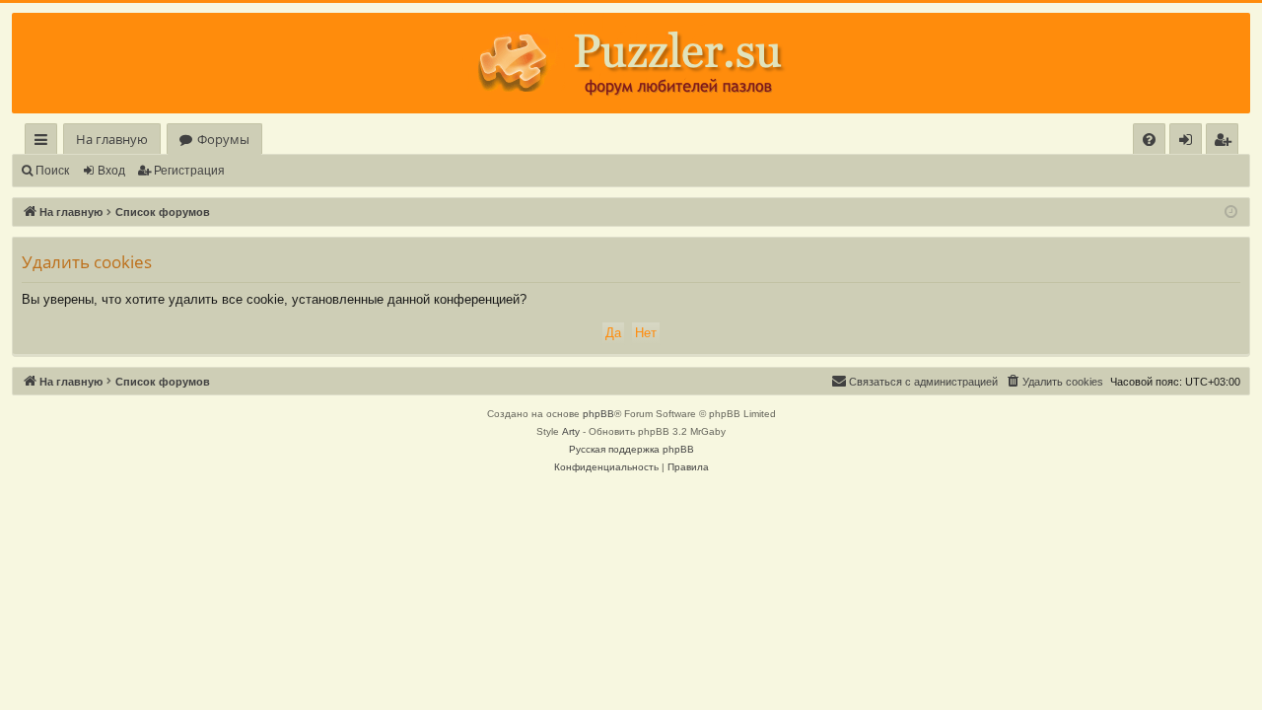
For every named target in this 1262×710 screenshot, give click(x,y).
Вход (111, 171)
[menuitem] (1149, 139)
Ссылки (45, 142)
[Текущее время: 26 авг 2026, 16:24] (1231, 212)
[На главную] (631, 63)
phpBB (598, 413)
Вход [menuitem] (1189, 142)
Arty (571, 431)
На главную (112, 139)
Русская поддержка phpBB (631, 449)
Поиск (52, 171)
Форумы (223, 139)
